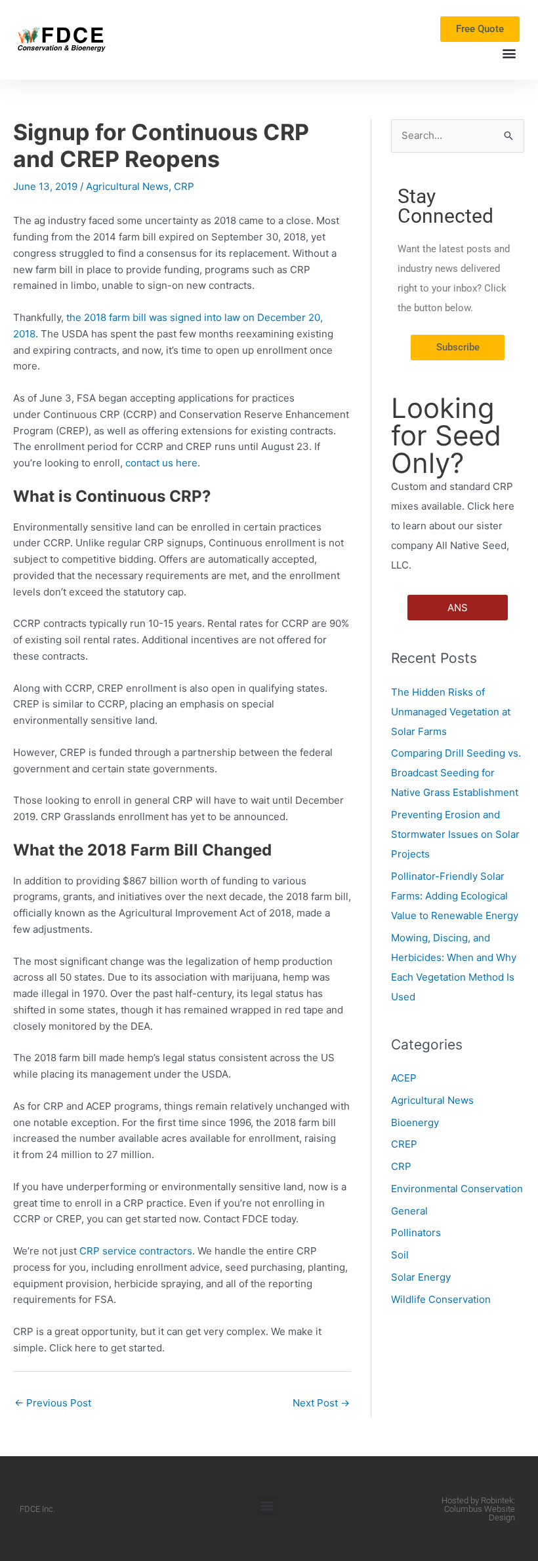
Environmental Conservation (457, 1188)
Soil (400, 1255)
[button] (509, 53)
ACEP (404, 1078)
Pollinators (416, 1232)
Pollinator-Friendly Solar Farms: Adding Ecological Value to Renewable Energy (454, 896)
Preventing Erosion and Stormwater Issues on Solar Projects (455, 834)
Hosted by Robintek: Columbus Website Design (478, 1508)
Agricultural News (127, 186)
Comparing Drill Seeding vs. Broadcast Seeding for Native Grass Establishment (456, 773)
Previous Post (52, 1403)
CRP (184, 186)
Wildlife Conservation (441, 1299)
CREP (404, 1144)
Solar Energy (421, 1277)
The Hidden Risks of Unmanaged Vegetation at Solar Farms (450, 712)
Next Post (321, 1403)
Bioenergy (415, 1122)
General (409, 1211)
